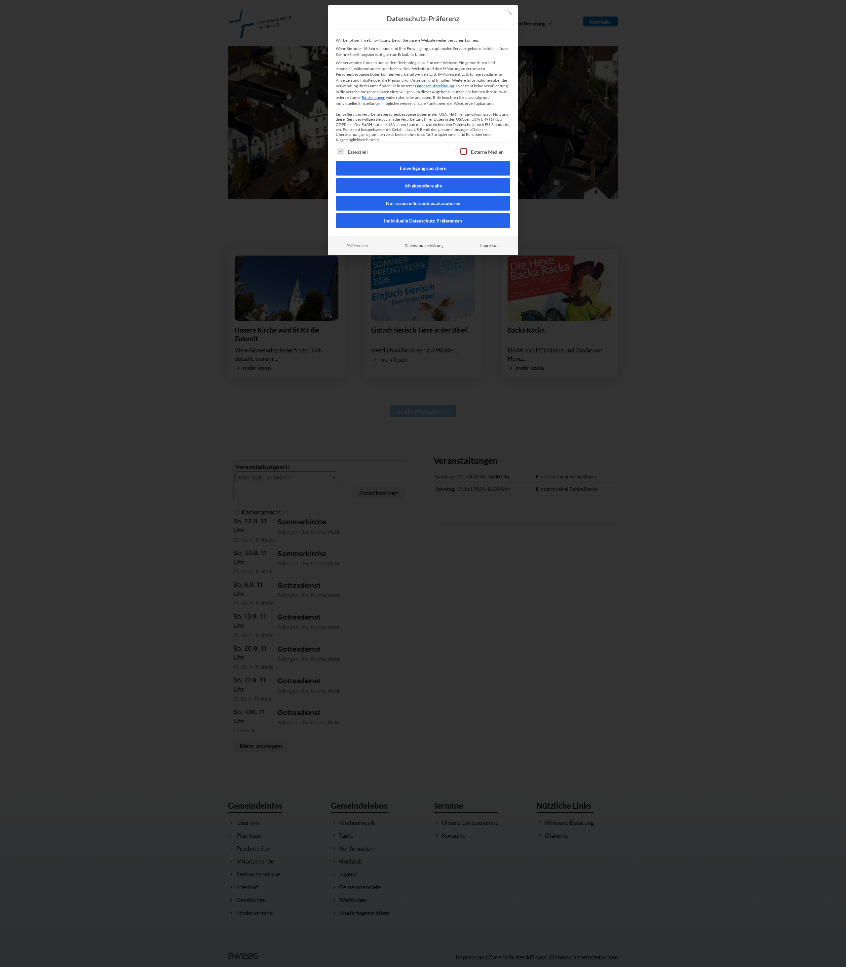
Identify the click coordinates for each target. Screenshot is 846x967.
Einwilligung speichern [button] (423, 168)
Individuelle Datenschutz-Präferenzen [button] (423, 220)
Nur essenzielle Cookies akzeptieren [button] (423, 203)
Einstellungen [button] (373, 97)
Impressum (490, 245)
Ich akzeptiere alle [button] (423, 185)
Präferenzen (357, 245)
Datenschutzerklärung (434, 85)
